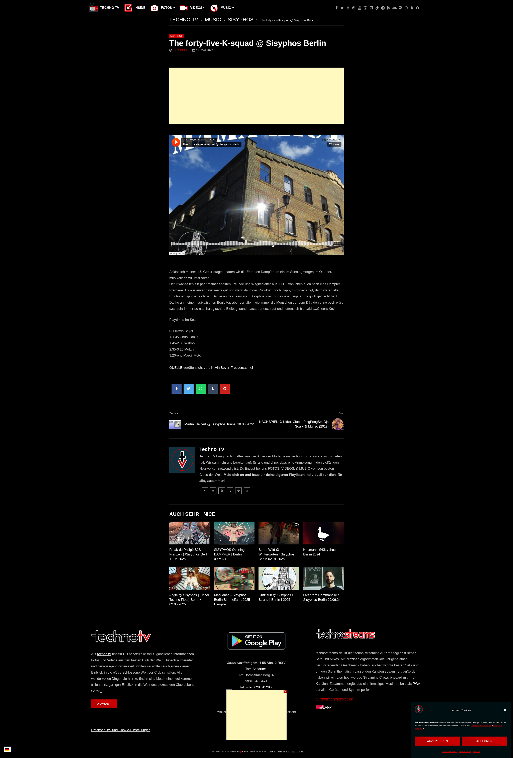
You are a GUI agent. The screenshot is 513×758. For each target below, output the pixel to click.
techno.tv (104, 654)
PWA (416, 684)
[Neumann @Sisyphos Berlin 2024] (323, 533)
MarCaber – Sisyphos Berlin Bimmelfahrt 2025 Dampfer (232, 599)
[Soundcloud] (394, 8)
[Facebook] (336, 8)
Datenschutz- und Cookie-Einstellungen (120, 730)
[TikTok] (377, 8)
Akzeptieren (437, 741)
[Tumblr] (348, 8)
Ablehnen (484, 741)
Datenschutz (465, 752)
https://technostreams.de (334, 699)
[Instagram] (365, 8)
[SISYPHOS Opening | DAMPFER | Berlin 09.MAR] (234, 533)
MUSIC (213, 19)
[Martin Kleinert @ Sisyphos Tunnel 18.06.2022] (175, 424)
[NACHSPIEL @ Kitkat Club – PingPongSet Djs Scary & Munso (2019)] (338, 424)
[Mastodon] (400, 8)
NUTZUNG (299, 752)
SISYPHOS (240, 19)
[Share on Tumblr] (213, 389)
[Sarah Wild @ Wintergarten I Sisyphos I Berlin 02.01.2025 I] (279, 533)
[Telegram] (383, 8)
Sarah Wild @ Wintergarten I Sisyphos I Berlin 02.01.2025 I (278, 554)
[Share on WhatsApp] (201, 389)
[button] (505, 710)
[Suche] (418, 8)
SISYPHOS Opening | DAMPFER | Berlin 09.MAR (230, 554)
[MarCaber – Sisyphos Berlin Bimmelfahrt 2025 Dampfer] (234, 578)
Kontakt (476, 752)
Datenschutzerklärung (481, 726)
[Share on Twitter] (189, 389)
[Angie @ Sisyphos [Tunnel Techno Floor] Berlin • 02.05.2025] (189, 578)
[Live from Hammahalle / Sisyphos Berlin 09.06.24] (323, 578)
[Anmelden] (412, 8)
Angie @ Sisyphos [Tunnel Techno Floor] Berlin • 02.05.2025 (189, 599)
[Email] (247, 490)
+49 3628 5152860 (259, 687)
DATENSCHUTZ (285, 752)
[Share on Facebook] (177, 389)
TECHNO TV (183, 19)
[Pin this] (225, 389)
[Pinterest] (354, 8)
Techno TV (181, 50)
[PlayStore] (389, 8)
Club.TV (272, 752)
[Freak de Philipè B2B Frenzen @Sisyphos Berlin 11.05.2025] (189, 533)
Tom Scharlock (256, 669)
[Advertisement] (256, 96)
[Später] (406, 8)
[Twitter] (342, 8)
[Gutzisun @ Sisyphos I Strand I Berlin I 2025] (279, 578)
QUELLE (175, 368)
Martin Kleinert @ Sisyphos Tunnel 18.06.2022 (219, 424)
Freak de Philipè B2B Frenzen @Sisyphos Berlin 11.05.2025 (189, 554)
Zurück (173, 413)
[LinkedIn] (221, 490)
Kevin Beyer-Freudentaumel (232, 368)
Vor (341, 413)
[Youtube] (360, 8)
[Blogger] (371, 8)
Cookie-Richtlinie (449, 752)
